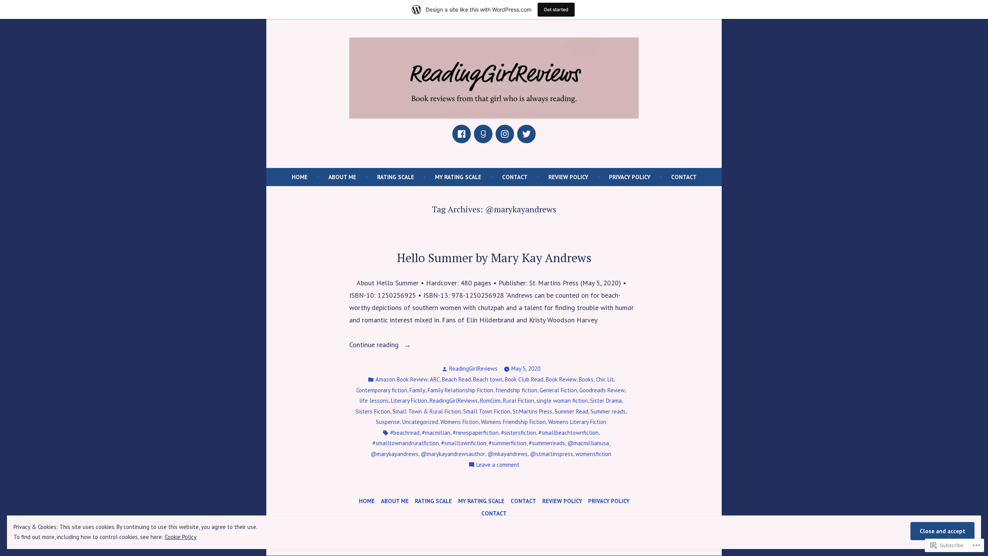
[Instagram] (505, 134)
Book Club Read (524, 379)
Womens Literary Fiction (577, 421)
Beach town (487, 379)
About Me (342, 177)
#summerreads (547, 443)
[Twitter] (526, 134)
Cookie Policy (180, 537)
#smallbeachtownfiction (568, 432)
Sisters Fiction (372, 411)
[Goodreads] (483, 134)
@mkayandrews (507, 454)
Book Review (561, 379)
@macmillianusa (588, 443)
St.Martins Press (532, 411)
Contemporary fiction (381, 390)
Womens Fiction (459, 421)
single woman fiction (562, 400)
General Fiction (558, 390)
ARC (435, 379)
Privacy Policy (629, 177)
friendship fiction (516, 390)
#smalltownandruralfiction (405, 443)
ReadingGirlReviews (473, 368)
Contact (515, 177)
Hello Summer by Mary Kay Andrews (494, 258)
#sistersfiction (518, 432)
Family (417, 390)
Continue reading (375, 345)
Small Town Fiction (486, 411)
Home (300, 177)
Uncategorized (420, 421)
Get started (556, 9)
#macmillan (436, 432)
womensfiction (593, 454)
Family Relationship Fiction (460, 390)
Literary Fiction (409, 400)
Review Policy (568, 177)
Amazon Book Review (402, 379)
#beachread (405, 432)
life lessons (374, 400)
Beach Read (456, 379)
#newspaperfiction (476, 432)
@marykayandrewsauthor (453, 454)
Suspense (388, 421)
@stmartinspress (551, 454)
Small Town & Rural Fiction (426, 411)
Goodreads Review (602, 390)
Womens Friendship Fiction (513, 421)
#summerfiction (507, 443)
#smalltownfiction (463, 443)
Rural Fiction (518, 400)
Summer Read (571, 411)
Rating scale (395, 177)
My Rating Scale (458, 177)
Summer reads (608, 411)
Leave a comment (497, 465)
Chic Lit (605, 379)
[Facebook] (461, 134)
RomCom (490, 400)
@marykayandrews (394, 454)
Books (586, 379)
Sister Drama (606, 400)
